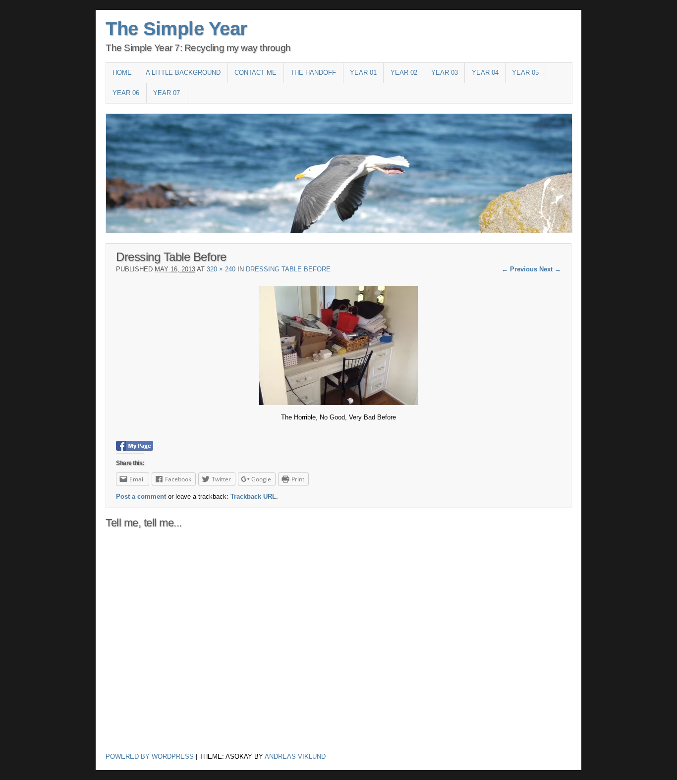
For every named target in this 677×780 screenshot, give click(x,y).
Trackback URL (253, 496)
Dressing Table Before (288, 269)
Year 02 (404, 72)
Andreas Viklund (295, 756)
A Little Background (183, 72)
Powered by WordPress (150, 756)
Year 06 (126, 93)
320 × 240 (221, 269)
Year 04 (485, 72)
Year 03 (444, 72)
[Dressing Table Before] (338, 403)
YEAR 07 (166, 93)
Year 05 (525, 72)
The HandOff (313, 72)
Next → (550, 269)
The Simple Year (176, 28)
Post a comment (141, 496)
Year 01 (363, 72)
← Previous (519, 269)
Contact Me (255, 72)
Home (122, 72)
